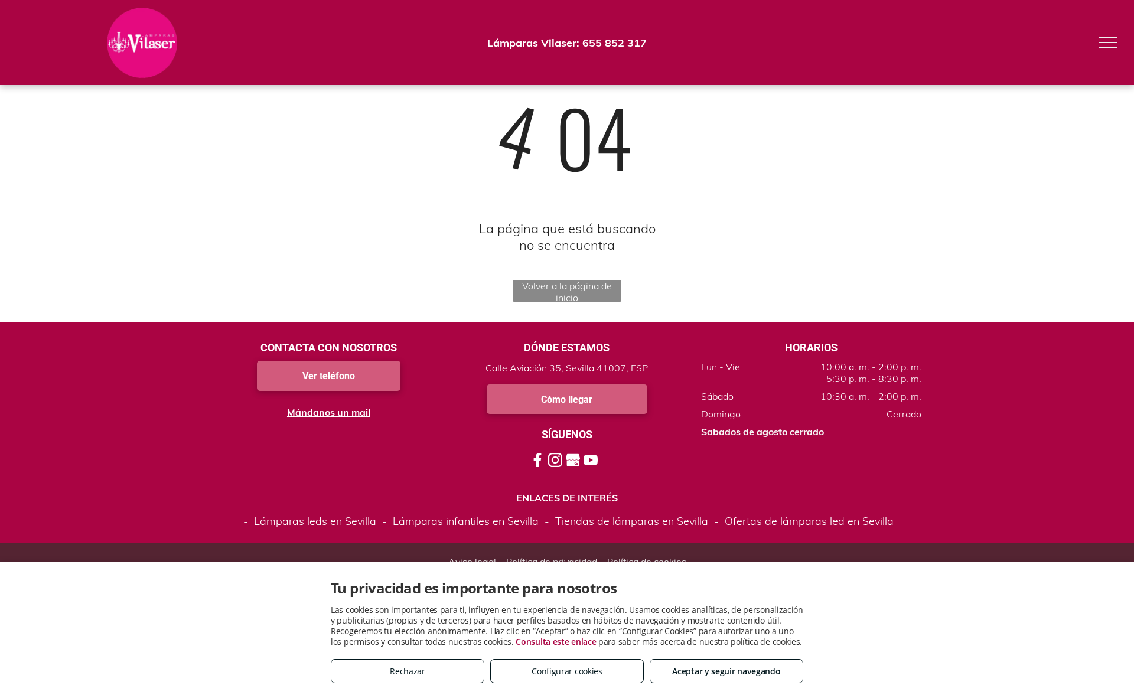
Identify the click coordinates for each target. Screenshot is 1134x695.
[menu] (1108, 42)
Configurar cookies (567, 671)
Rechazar (407, 671)
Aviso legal (472, 561)
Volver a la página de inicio (567, 291)
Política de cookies (646, 561)
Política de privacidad (551, 561)
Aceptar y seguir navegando (726, 671)
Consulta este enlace (556, 641)
